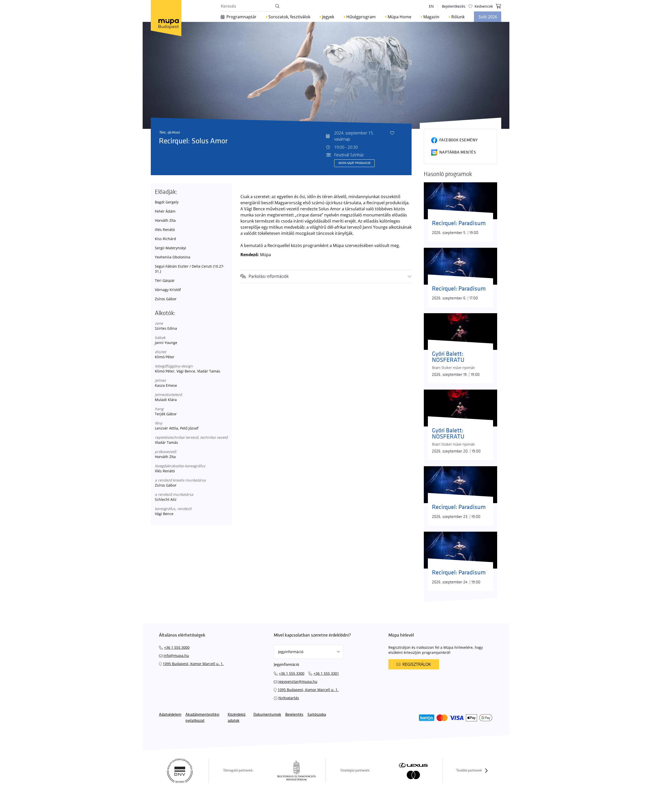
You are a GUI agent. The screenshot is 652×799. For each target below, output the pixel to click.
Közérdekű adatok (237, 717)
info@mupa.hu (176, 655)
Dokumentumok (267, 714)
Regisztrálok (416, 664)
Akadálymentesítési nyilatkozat (202, 717)
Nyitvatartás (288, 697)
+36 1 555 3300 (291, 673)
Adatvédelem (170, 714)
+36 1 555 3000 (176, 647)
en (431, 6)
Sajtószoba (316, 714)
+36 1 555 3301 (326, 673)
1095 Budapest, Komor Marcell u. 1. (193, 663)
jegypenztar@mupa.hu (297, 681)
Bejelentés (294, 714)
